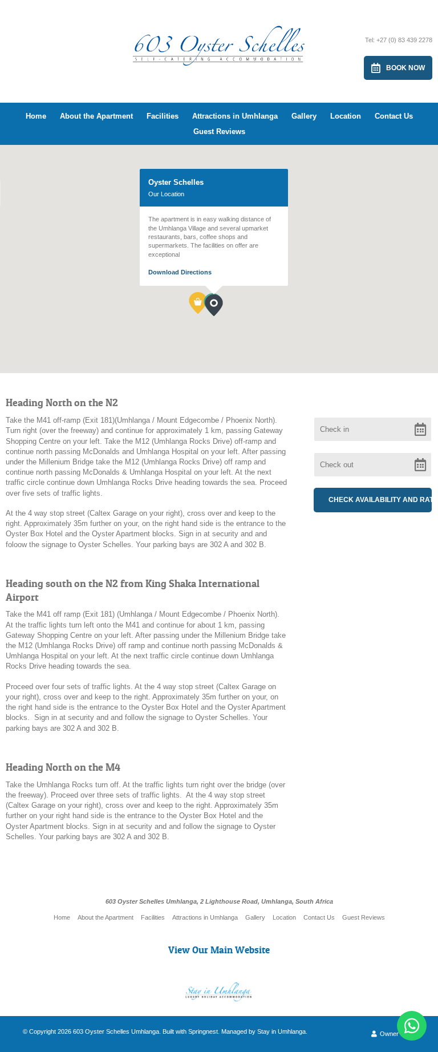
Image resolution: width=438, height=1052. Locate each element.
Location (345, 116)
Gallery (304, 116)
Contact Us (394, 116)
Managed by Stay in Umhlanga (263, 1031)
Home (36, 116)
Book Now (405, 68)
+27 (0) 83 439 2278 (404, 40)
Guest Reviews (219, 131)
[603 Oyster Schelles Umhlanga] (219, 36)
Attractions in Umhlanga (235, 116)
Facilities (163, 116)
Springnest (203, 1031)
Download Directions (180, 272)
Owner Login (396, 1033)
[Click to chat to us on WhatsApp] (412, 1026)
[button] (222, 316)
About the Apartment (96, 116)
